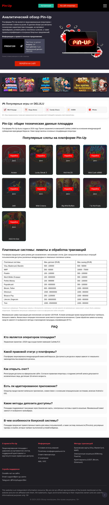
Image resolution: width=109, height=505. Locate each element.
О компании (43, 458)
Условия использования (48, 448)
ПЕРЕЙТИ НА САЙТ (27, 63)
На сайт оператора (67, 6)
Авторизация (46, 6)
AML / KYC (42, 461)
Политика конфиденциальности (51, 451)
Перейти (14, 156)
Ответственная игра (46, 454)
